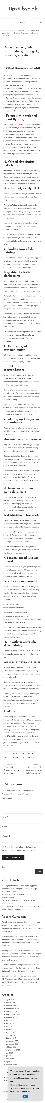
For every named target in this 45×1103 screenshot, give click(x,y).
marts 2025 (11, 1032)
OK (25, 1096)
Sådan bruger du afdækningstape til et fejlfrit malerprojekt (33, 770)
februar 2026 (11, 1006)
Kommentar (7, 799)
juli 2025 (9, 1020)
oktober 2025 (11, 1011)
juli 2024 (9, 1053)
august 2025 (11, 1017)
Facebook (14, 753)
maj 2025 (10, 1026)
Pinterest (14, 757)
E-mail (5, 826)
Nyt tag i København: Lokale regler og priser (19, 885)
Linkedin (30, 757)
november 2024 (12, 1044)
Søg (3, 867)
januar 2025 (11, 1038)
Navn (5, 817)
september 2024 (13, 1050)
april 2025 (10, 1029)
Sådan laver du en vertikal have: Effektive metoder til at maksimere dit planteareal (20, 982)
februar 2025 (11, 1035)
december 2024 (12, 1041)
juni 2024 (10, 1056)
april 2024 (10, 1062)
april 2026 (10, 1000)
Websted (6, 836)
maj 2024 (10, 1059)
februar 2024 (11, 1065)
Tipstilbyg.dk (22, 9)
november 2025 (12, 1008)
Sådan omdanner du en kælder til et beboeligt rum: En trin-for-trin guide (22, 928)
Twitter (30, 753)
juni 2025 (10, 1023)
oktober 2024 (11, 1047)
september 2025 (13, 1014)
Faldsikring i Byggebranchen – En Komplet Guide (11, 770)
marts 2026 (11, 1003)
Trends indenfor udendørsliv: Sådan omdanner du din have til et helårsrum (20, 942)
